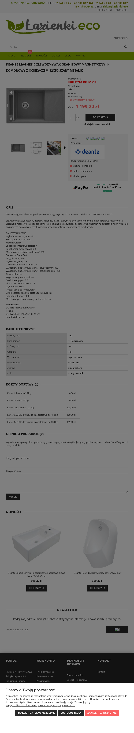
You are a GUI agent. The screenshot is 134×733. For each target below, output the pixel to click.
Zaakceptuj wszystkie (102, 713)
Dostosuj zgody (71, 713)
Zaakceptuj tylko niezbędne (36, 713)
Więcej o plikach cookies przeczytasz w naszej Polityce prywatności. (40, 705)
